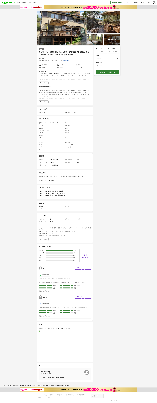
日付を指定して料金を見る (107, 72)
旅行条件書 (59, 395)
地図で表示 (66, 61)
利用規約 (44, 395)
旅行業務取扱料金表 (69, 395)
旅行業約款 (51, 395)
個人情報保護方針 (81, 395)
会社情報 (39, 398)
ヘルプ (38, 395)
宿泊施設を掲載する (117, 2)
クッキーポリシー (48, 398)
